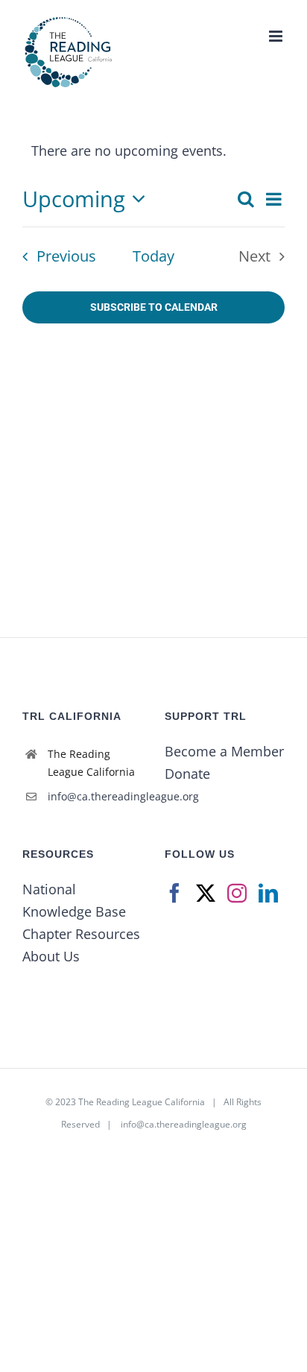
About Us (51, 956)
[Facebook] (174, 892)
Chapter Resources (81, 934)
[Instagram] (237, 892)
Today (153, 256)
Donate (187, 774)
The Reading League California (141, 1102)
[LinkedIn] (268, 892)
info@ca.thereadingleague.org (95, 796)
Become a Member (224, 751)
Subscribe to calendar (154, 307)
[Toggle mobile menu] (277, 36)
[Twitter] (205, 892)
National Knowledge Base (74, 900)
